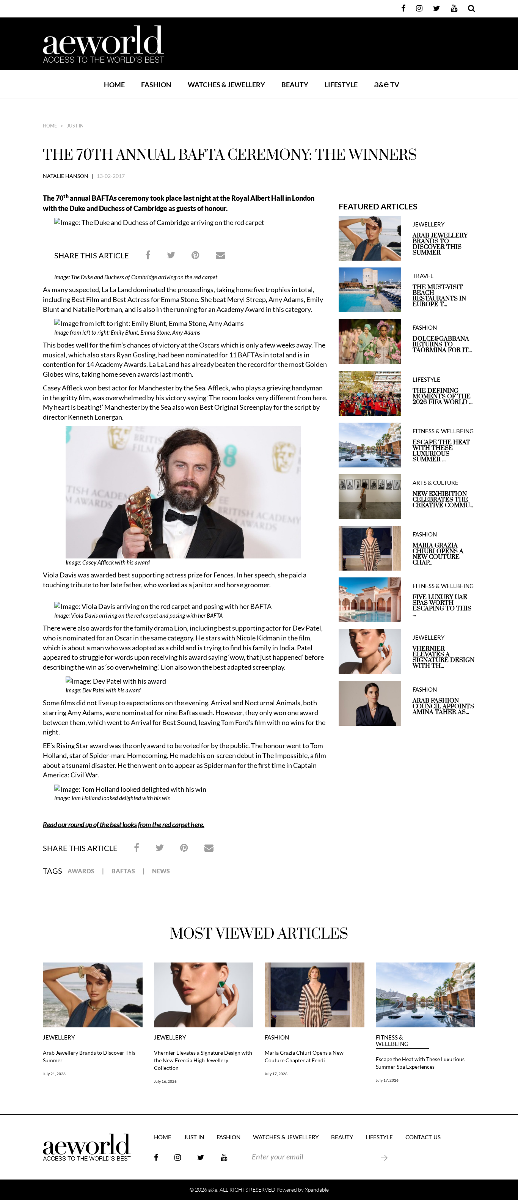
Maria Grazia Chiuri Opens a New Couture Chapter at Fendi (304, 1056)
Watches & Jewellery (286, 1137)
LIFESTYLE (341, 84)
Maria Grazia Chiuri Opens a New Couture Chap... (438, 554)
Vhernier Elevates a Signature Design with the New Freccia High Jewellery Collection (203, 1060)
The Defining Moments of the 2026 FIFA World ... (442, 396)
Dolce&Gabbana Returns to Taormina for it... (442, 344)
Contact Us (423, 1137)
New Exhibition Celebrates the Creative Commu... (443, 499)
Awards (80, 870)
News (161, 870)
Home (114, 84)
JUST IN (75, 126)
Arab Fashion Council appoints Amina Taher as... (443, 706)
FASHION (156, 84)
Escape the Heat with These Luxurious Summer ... (441, 451)
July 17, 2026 (276, 1073)
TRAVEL (423, 276)
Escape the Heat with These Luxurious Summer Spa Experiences (420, 1063)
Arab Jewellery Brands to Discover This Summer (440, 244)
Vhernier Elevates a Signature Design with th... (443, 657)
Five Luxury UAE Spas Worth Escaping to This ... (442, 605)
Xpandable (317, 1189)
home (50, 126)
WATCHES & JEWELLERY (226, 84)
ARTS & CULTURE (435, 483)
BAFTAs (123, 870)
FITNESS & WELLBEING (443, 431)
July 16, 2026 (165, 1081)
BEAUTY (294, 84)
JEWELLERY (428, 224)
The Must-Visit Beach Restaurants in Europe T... (439, 296)
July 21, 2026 (54, 1073)
